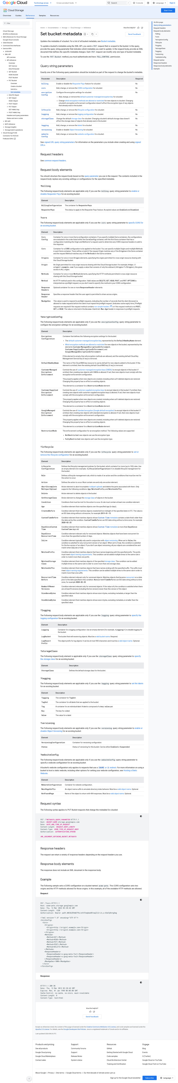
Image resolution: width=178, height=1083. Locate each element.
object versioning (111, 540)
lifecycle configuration (86, 110)
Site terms (60, 1073)
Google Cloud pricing (43, 1052)
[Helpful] (138, 28)
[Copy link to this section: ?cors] (49, 217)
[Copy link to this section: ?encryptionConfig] (64, 317)
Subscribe (149, 1078)
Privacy (51, 1073)
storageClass (47, 118)
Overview (7, 15)
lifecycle (46, 110)
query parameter (91, 176)
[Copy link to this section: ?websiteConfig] (60, 754)
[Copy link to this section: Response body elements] (76, 864)
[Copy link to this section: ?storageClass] (60, 651)
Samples (42, 15)
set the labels (137, 683)
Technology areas (41, 3)
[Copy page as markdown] (92, 34)
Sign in (172, 3)
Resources (54, 15)
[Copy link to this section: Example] (53, 879)
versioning (46, 130)
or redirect (107, 767)
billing (44, 84)
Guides (18, 15)
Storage (64, 28)
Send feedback (134, 34)
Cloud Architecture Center (117, 1060)
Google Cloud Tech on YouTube (154, 1064)
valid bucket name (103, 637)
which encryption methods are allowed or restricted (84, 101)
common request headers (55, 160)
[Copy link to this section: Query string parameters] (75, 66)
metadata (108, 518)
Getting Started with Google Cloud (120, 1052)
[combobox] (118, 3)
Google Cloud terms (73, 1073)
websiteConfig (44, 135)
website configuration (86, 134)
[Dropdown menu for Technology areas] (51, 3)
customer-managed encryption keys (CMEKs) (95, 370)
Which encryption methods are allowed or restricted (84, 345)
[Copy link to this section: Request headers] (65, 154)
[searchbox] (16, 23)
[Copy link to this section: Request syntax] (63, 803)
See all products (41, 1048)
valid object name (125, 641)
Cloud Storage (16, 10)
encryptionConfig (46, 93)
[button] (16, 36)
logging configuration (86, 114)
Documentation (53, 28)
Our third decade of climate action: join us (99, 1073)
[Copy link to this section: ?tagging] (52, 678)
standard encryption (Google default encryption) (96, 410)
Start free (168, 10)
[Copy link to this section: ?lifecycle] (56, 447)
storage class (76, 119)
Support (74, 1052)
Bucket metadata (108, 41)
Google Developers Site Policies (74, 1029)
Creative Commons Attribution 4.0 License (101, 1027)
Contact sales (40, 1060)
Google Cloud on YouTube (152, 1060)
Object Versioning (76, 130)
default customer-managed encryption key (96, 97)
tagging (45, 125)
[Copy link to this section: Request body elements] (74, 170)
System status (76, 1060)
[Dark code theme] (141, 816)
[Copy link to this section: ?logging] (52, 610)
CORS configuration (85, 88)
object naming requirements (81, 554)
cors (43, 88)
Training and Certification (116, 1064)
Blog (144, 1048)
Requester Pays (79, 84)
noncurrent (130, 577)
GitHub (109, 1048)
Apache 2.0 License (42, 1029)
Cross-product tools (65, 3)
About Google (40, 1073)
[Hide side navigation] (29, 1078)
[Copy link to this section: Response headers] (67, 848)
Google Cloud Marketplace (45, 1056)
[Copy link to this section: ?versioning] (57, 723)
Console (139, 3)
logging (45, 114)
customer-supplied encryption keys (91, 390)
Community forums (78, 1048)
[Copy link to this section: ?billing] (53, 186)
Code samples (112, 1056)
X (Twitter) (146, 1056)
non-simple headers (101, 307)
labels (80, 125)
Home (42, 28)
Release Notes (76, 1056)
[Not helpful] (142, 28)
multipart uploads (95, 487)
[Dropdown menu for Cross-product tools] (77, 3)
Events (145, 1052)
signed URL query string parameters (59, 142)
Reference (30, 15)
